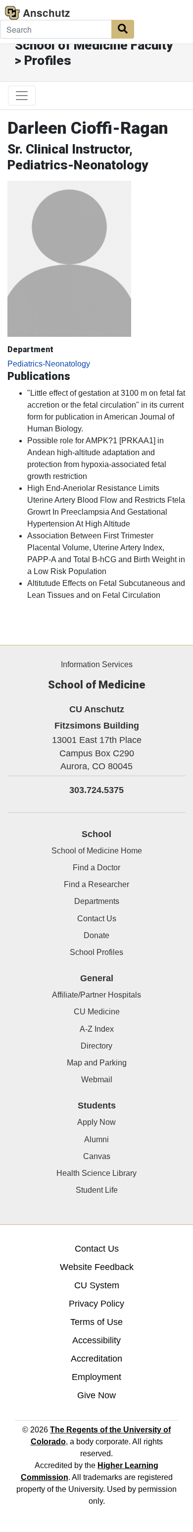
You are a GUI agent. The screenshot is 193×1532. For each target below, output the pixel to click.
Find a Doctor (96, 867)
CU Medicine (97, 1011)
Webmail (96, 1079)
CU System (96, 1285)
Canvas (96, 1156)
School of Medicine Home (96, 850)
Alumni (96, 1139)
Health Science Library (96, 1173)
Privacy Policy (96, 1304)
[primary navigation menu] (22, 96)
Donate (96, 935)
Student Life (97, 1190)
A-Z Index (97, 1029)
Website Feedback (97, 1267)
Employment (96, 1377)
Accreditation (96, 1359)
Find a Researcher (96, 884)
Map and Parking (97, 1062)
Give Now (96, 1395)
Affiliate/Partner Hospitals (96, 995)
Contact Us (96, 918)
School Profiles (96, 952)
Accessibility (96, 1340)
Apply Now (96, 1122)
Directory (96, 1046)
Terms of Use (96, 1322)
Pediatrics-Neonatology (48, 364)
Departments (96, 901)
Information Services (97, 664)
